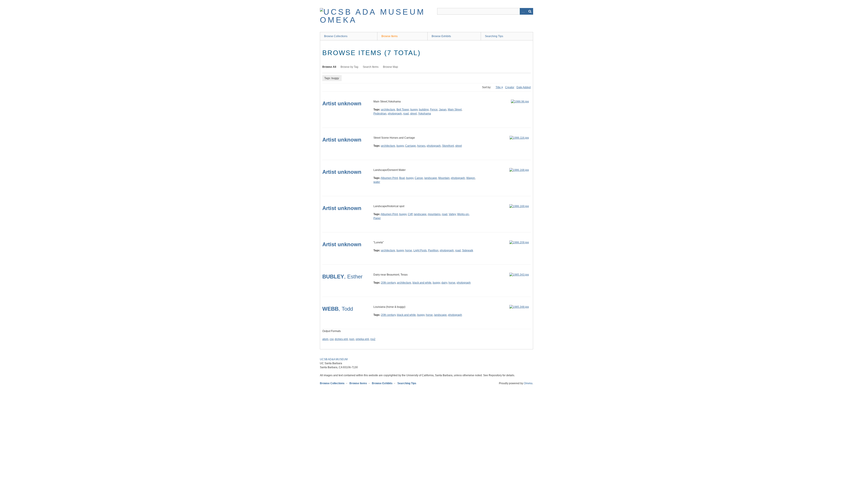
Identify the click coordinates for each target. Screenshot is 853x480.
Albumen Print (389, 178)
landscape (430, 178)
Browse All (329, 66)
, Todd (337, 309)
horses (421, 145)
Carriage (410, 145)
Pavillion (433, 250)
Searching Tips (494, 36)
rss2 (372, 339)
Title (498, 87)
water (376, 182)
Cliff (410, 214)
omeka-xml (362, 339)
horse (408, 250)
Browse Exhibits (441, 36)
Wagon (470, 178)
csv (331, 339)
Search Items (371, 66)
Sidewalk (467, 250)
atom (325, 339)
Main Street (455, 109)
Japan (442, 109)
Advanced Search (523, 11)
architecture (388, 109)
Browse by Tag (349, 66)
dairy (444, 282)
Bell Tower (403, 109)
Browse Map (390, 66)
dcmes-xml (341, 339)
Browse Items (389, 36)
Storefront (448, 145)
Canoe (419, 178)
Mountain (444, 178)
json (351, 339)
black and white (422, 282)
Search (529, 11)
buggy (414, 109)
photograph (395, 113)
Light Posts (420, 250)
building (424, 109)
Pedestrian (380, 113)
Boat (402, 178)
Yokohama (424, 113)
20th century (388, 282)
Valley (452, 214)
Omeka (528, 383)
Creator (509, 87)
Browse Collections (335, 36)
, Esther (342, 277)
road (406, 113)
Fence (434, 109)
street (413, 113)
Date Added (523, 87)
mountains (434, 214)
